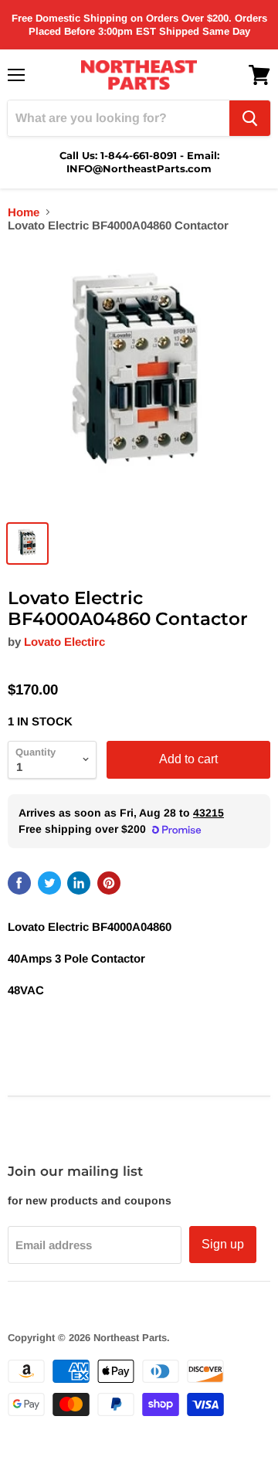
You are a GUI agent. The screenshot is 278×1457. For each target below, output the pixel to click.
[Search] (249, 118)
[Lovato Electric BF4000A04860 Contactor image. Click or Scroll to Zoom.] (139, 379)
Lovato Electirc (64, 641)
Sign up (223, 1244)
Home (23, 212)
